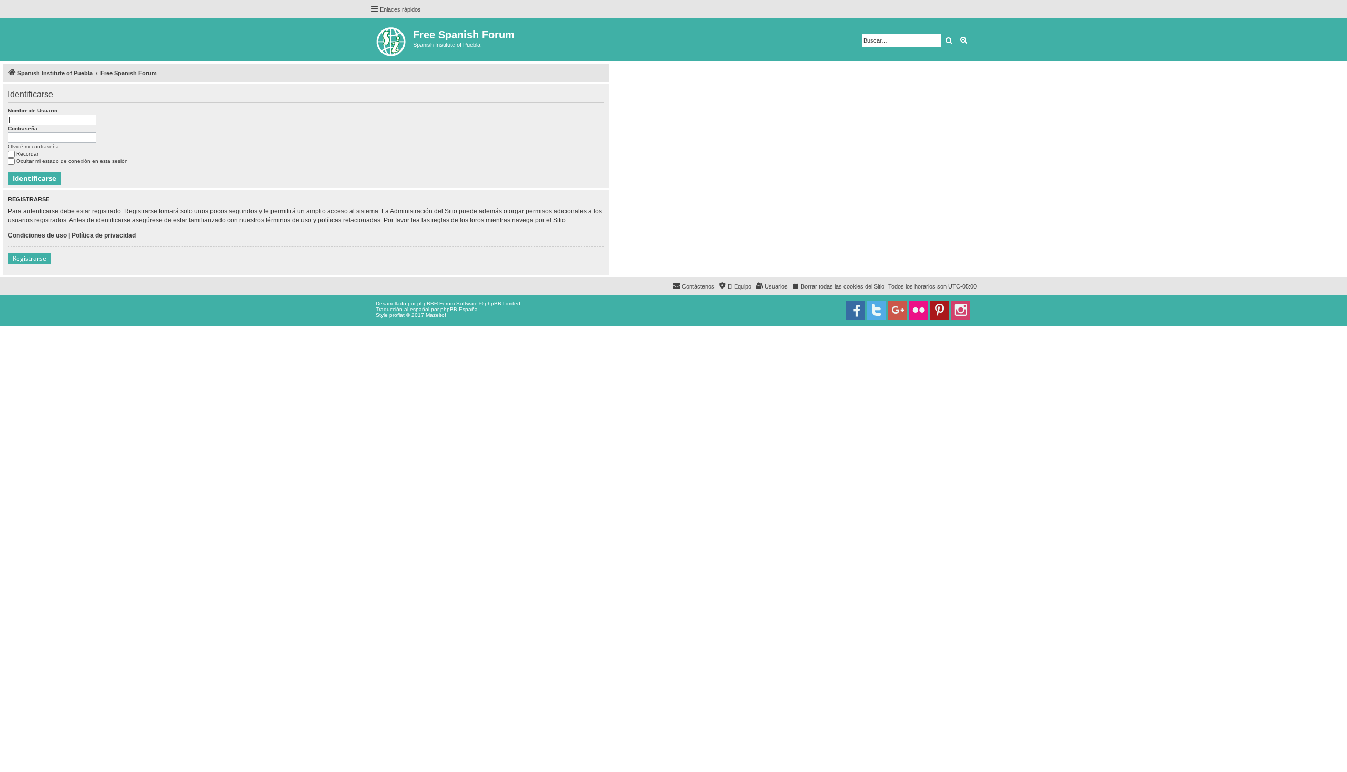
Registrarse (29, 258)
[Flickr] (918, 310)
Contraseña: (23, 128)
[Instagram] (960, 310)
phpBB (425, 303)
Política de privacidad (104, 235)
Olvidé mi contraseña (33, 146)
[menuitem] (837, 286)
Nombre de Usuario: (33, 111)
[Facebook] (855, 310)
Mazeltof (436, 315)
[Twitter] (876, 310)
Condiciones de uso (37, 235)
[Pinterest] (939, 310)
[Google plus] (897, 310)
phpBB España (459, 309)
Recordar (27, 154)
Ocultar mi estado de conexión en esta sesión (72, 161)
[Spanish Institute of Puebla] (391, 39)
